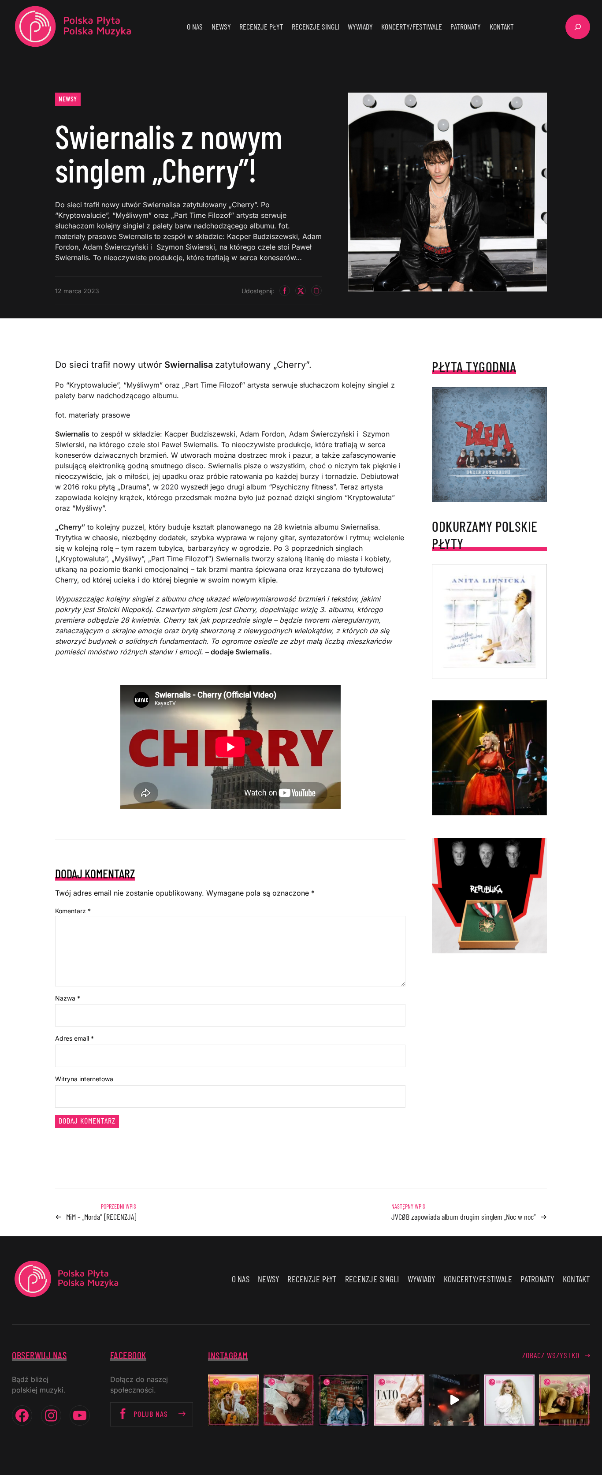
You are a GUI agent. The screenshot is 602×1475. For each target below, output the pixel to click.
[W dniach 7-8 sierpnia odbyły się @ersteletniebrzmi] (454, 1399)
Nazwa (67, 998)
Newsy (68, 98)
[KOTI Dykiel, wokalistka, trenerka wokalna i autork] (509, 1399)
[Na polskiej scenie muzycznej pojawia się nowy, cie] (289, 1399)
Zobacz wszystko (551, 1355)
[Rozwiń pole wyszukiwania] (577, 27)
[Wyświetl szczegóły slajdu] (489, 757)
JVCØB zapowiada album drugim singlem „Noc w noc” (463, 1216)
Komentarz (73, 911)
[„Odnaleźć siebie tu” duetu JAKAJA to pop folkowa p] (233, 1399)
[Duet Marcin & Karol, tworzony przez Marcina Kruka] (344, 1399)
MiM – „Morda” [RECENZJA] (101, 1216)
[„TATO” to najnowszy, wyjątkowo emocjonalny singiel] (399, 1399)
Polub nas (151, 1414)
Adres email (74, 1038)
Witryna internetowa (84, 1079)
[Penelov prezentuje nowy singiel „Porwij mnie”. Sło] (564, 1399)
